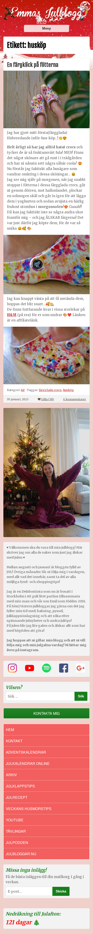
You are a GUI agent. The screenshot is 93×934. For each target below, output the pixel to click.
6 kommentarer (74, 399)
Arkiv (11, 774)
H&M (11, 315)
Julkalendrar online (28, 763)
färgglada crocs (50, 390)
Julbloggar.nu (21, 853)
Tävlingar (16, 831)
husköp (68, 390)
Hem (10, 729)
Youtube (14, 819)
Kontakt (14, 740)
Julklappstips (20, 786)
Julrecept (17, 797)
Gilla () (47, 399)
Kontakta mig (46, 713)
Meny (46, 28)
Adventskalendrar (26, 752)
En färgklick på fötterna (32, 64)
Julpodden (17, 842)
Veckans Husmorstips (28, 808)
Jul (23, 390)
